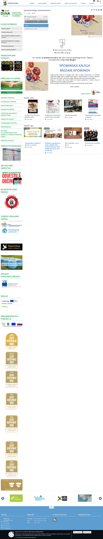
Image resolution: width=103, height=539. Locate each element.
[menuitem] (32, 3)
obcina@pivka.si (7, 528)
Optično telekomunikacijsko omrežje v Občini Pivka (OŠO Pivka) (11, 134)
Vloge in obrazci (9, 24)
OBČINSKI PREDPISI (7, 98)
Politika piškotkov (32, 537)
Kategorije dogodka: (31, 16)
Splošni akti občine (8, 102)
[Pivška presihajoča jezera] (16, 498)
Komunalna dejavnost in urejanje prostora (10, 41)
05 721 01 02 (6, 526)
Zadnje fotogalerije (11, 146)
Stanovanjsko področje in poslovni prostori (10, 36)
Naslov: (28, 19)
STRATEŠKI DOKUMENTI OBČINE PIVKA (9, 114)
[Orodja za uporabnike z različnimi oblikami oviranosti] (94, 1)
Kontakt (4, 514)
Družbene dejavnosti (7, 32)
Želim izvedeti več (78, 532)
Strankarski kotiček (9, 123)
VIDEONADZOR (6, 127)
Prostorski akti (7, 105)
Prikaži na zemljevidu (31, 21)
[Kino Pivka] (84, 498)
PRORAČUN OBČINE (7, 109)
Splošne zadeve (5, 28)
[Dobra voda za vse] (62, 498)
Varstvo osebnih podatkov (8, 49)
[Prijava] (100, 1)
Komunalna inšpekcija (7, 46)
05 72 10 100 (6, 524)
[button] (2, 154)
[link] (92, 10)
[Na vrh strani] (51, 507)
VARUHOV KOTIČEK (7, 140)
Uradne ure (30, 514)
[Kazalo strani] (98, 1)
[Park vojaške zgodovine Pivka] (39, 498)
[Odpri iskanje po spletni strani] (100, 3)
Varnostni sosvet (7, 119)
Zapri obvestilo (87, 532)
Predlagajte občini (10, 78)
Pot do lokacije (43, 21)
